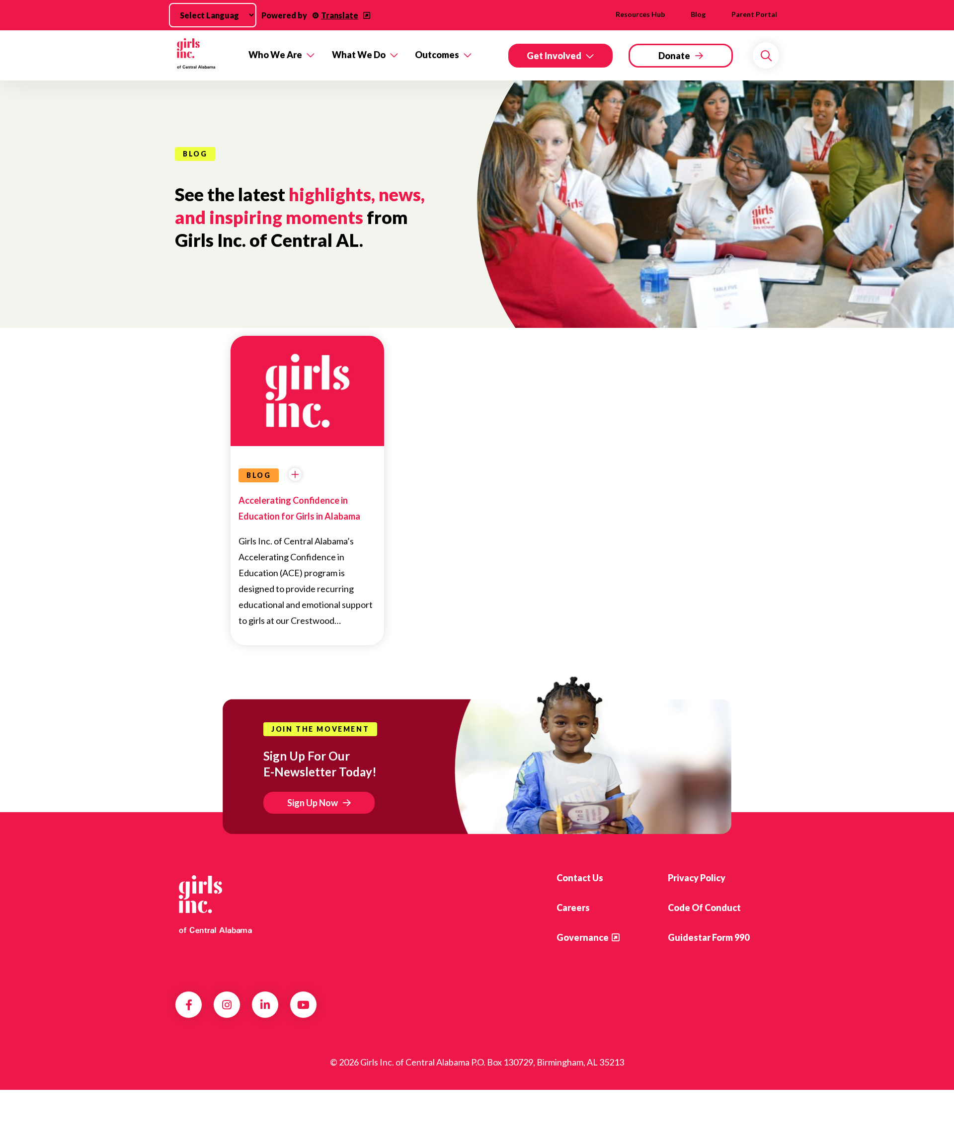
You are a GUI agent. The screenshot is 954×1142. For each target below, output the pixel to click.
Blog (698, 14)
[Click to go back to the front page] (205, 55)
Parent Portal (754, 14)
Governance (582, 937)
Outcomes (437, 54)
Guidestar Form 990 (708, 937)
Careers (573, 907)
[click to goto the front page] (215, 904)
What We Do (359, 54)
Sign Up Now (312, 802)
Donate (674, 55)
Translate (339, 15)
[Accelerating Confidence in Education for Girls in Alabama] (307, 385)
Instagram (227, 1005)
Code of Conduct (704, 907)
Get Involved (554, 55)
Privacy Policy (696, 877)
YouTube (303, 1005)
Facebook (188, 1005)
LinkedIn (265, 1005)
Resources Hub (640, 14)
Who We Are (275, 54)
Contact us (579, 877)
